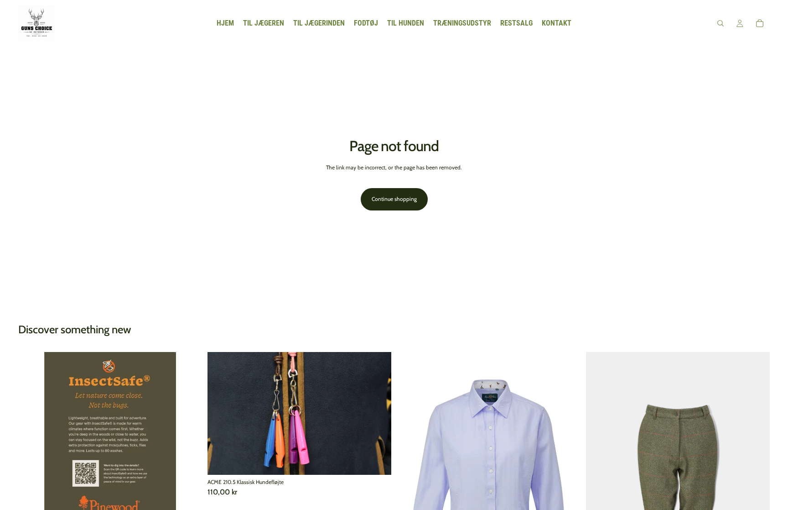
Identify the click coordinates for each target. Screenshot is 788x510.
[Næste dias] (188, 444)
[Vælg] (377, 460)
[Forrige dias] (32, 444)
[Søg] (720, 23)
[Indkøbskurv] (760, 23)
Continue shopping (394, 198)
